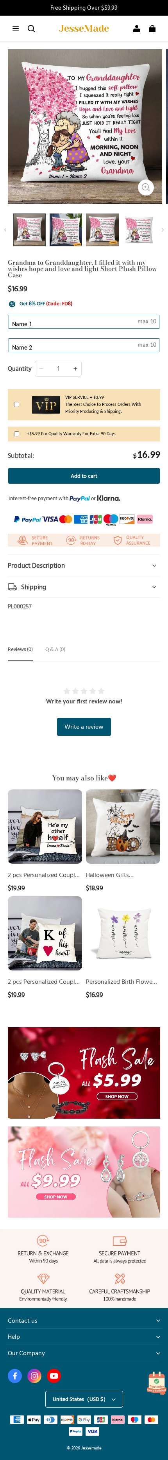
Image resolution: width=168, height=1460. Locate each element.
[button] (15, 28)
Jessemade (91, 1447)
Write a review (84, 726)
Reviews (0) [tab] (20, 650)
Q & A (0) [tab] (55, 650)
